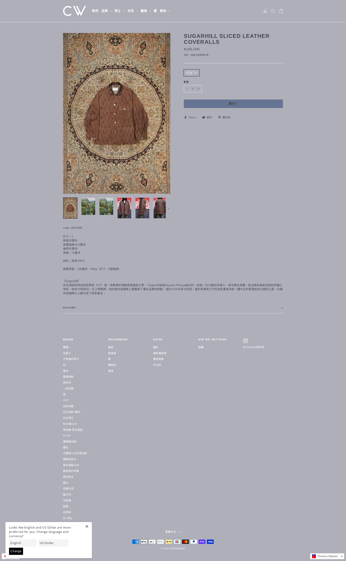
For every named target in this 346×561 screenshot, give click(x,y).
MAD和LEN (70, 423)
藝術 (144, 11)
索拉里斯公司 (71, 465)
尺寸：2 (192, 72)
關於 (156, 347)
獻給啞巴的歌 (71, 470)
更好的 (67, 382)
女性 (131, 11)
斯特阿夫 (68, 476)
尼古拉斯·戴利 (71, 411)
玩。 (65, 364)
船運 (193, 55)
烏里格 (67, 512)
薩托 (65, 447)
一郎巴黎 (68, 388)
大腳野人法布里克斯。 (76, 453)
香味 (163, 11)
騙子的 (67, 494)
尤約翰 (67, 500)
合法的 (157, 364)
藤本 (65, 370)
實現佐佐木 (69, 459)
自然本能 (68, 406)
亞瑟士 (67, 353)
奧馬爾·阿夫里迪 (73, 429)
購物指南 (158, 358)
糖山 (65, 482)
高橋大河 (68, 488)
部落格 (112, 353)
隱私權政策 (160, 353)
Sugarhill (71, 280)
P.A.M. (67, 435)
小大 (65, 400)
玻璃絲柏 (68, 376)
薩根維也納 (69, 441)
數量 (186, 82)
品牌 (105, 11)
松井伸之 (68, 417)
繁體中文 (170, 531)
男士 (118, 11)
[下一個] (168, 208)
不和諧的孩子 (71, 358)
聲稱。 (67, 347)
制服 (65, 506)
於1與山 (68, 518)
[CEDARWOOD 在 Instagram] (245, 341)
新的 (95, 11)
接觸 (201, 347)
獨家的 (112, 364)
